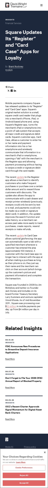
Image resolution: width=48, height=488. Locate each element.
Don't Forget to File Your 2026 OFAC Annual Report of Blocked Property (24, 379)
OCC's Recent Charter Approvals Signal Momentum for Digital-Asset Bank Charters (23, 409)
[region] (24, 468)
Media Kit (9, 447)
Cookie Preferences (24, 468)
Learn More (20, 462)
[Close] (45, 452)
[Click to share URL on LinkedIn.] (15, 91)
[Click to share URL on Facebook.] (12, 91)
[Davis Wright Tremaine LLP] (16, 5)
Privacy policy (30, 447)
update (20, 177)
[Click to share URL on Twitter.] (8, 91)
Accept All (23, 483)
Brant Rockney (16, 67)
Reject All (24, 475)
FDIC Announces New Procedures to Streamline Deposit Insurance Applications (22, 349)
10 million (11, 306)
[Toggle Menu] (41, 5)
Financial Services (13, 23)
